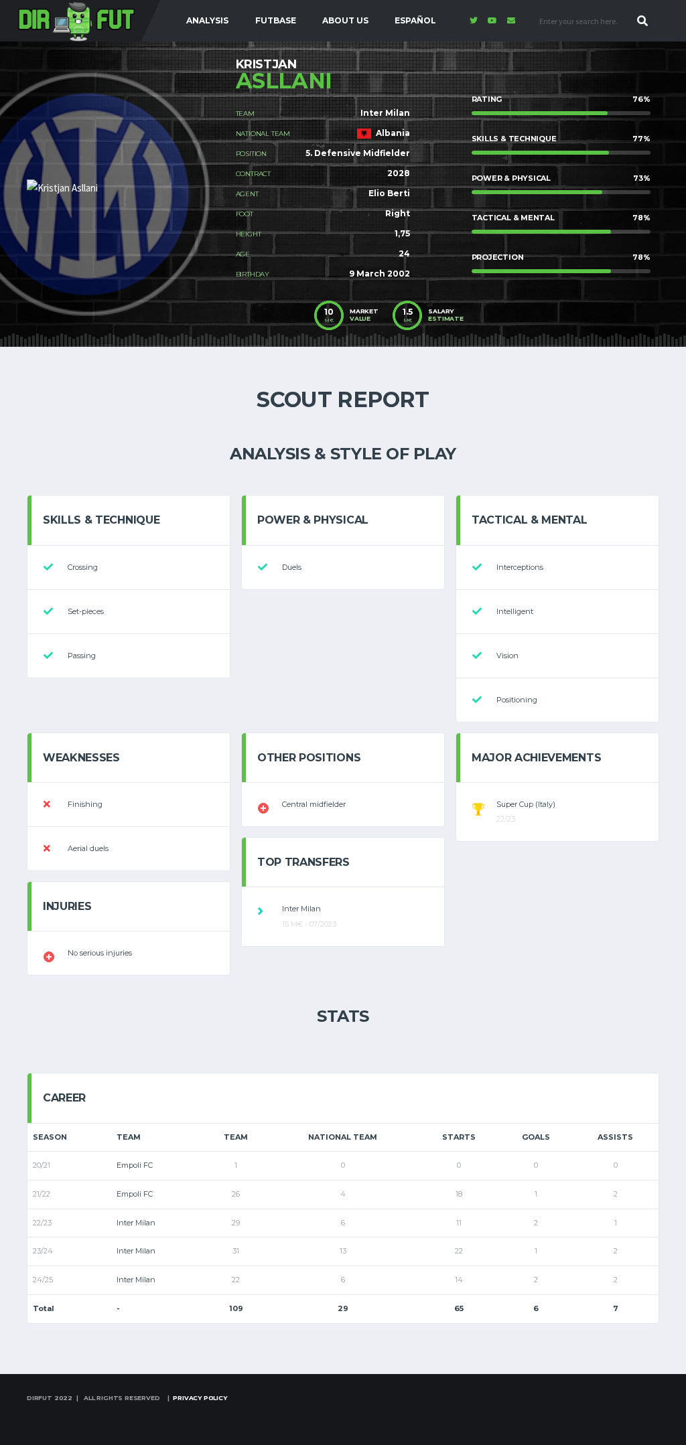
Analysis (207, 20)
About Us (345, 20)
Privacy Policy (199, 1397)
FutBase (275, 20)
